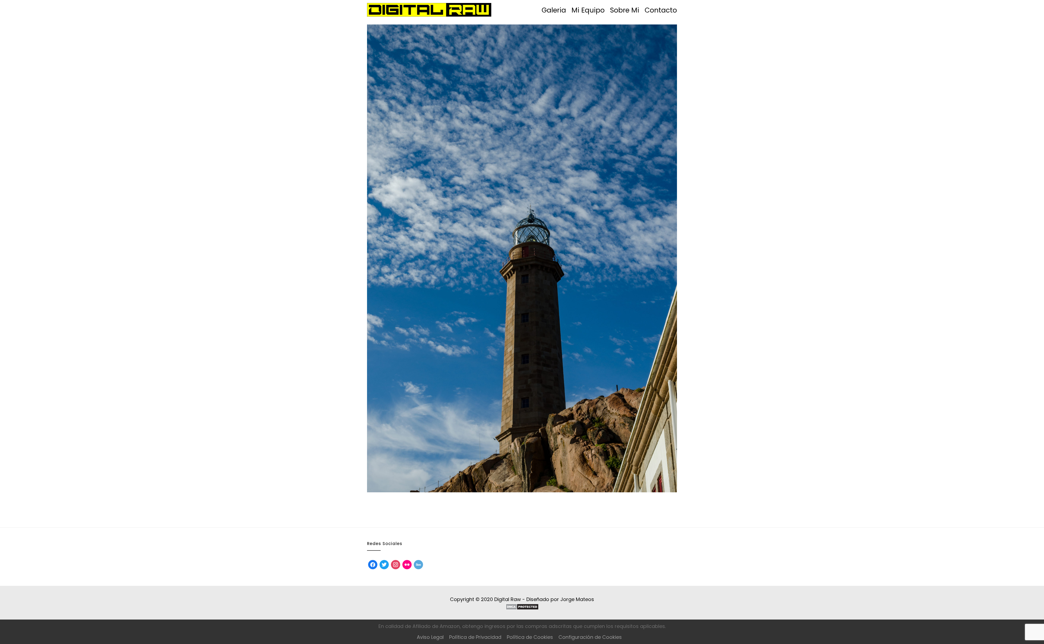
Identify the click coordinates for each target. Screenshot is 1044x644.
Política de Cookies (530, 637)
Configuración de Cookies (590, 637)
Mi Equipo (588, 10)
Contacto (661, 10)
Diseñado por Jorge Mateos (560, 599)
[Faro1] (522, 258)
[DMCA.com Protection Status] (522, 606)
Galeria (554, 10)
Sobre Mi (624, 10)
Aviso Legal (430, 637)
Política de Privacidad (475, 637)
